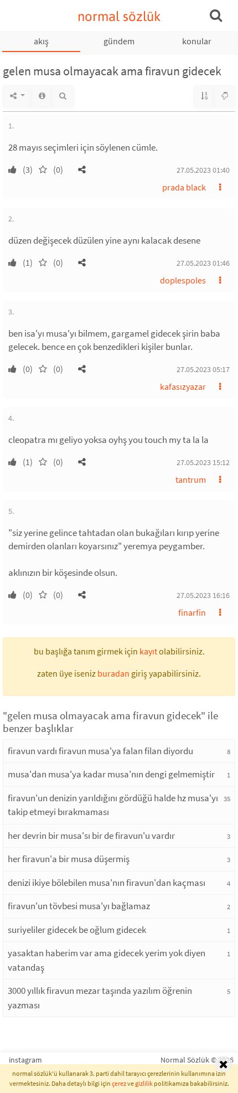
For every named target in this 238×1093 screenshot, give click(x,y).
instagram (25, 1060)
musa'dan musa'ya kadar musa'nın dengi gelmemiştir (111, 774)
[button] (82, 169)
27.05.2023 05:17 (203, 369)
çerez (119, 1083)
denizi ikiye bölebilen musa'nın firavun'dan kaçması (106, 883)
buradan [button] (113, 673)
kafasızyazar (183, 386)
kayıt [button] (148, 651)
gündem (119, 41)
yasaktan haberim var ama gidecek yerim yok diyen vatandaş (106, 960)
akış (41, 41)
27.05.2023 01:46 (203, 263)
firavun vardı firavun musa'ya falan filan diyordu (100, 751)
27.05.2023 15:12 (203, 462)
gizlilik (144, 1083)
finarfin (192, 612)
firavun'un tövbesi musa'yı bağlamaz (79, 906)
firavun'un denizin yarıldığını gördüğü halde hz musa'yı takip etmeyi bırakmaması (113, 805)
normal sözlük (119, 16)
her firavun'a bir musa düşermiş (69, 859)
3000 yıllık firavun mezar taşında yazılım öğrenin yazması (100, 997)
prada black (184, 187)
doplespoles (183, 280)
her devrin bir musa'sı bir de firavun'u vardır (91, 835)
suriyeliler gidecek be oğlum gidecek (77, 930)
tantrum (190, 479)
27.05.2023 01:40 (203, 170)
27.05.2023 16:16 (203, 595)
